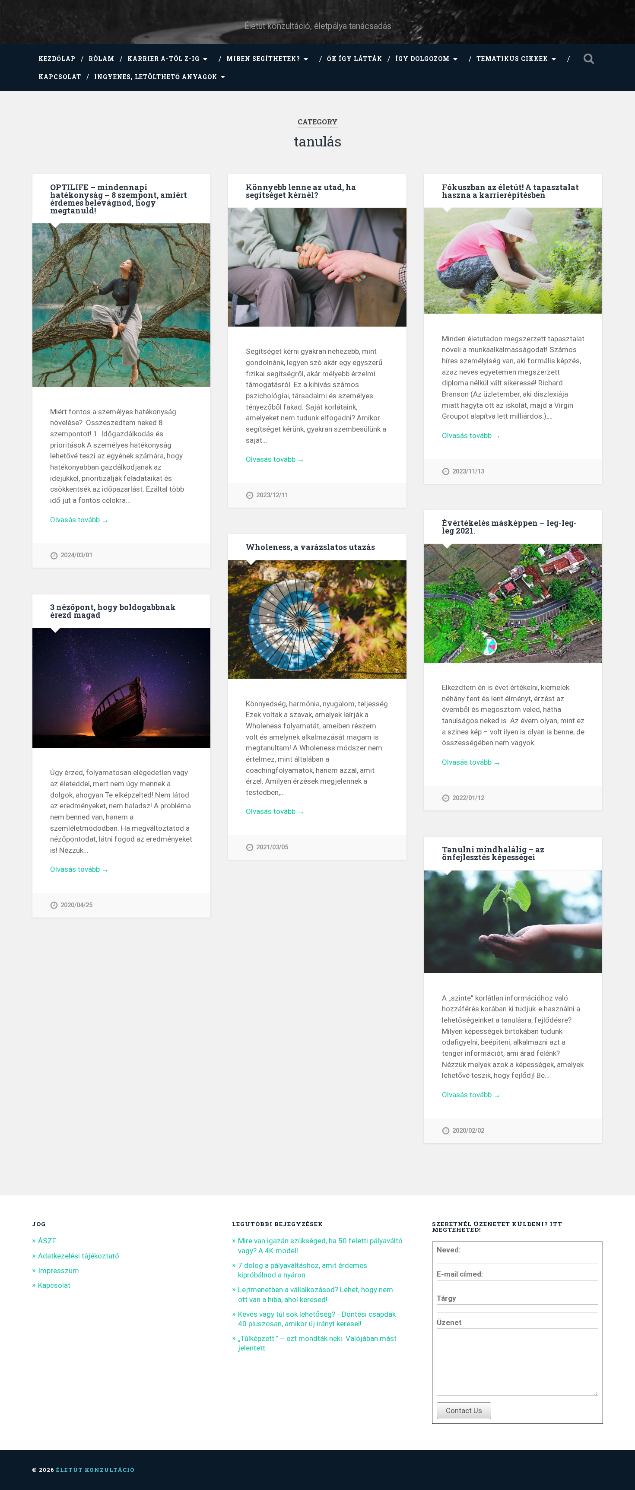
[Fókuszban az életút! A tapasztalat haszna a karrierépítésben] (513, 261)
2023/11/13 (468, 471)
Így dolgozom (422, 59)
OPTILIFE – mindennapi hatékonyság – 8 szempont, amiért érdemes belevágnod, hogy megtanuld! (118, 199)
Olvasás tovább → (79, 519)
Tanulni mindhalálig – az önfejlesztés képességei (493, 853)
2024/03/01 (76, 555)
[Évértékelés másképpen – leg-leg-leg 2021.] (513, 604)
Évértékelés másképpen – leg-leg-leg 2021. (509, 527)
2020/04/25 (76, 905)
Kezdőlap (57, 59)
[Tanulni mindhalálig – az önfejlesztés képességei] (513, 922)
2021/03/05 (272, 847)
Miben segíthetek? (263, 59)
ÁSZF (47, 1240)
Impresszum (58, 1270)
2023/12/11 (272, 495)
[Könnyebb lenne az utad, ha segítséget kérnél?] (317, 268)
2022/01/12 (468, 798)
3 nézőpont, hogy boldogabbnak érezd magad (113, 611)
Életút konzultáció (95, 1469)
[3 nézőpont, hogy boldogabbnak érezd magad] (121, 689)
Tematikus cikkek (512, 59)
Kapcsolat (59, 77)
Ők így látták (354, 59)
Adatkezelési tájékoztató (78, 1256)
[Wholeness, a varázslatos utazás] (317, 620)
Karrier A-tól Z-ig (163, 59)
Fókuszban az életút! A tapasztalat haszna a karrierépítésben (510, 191)
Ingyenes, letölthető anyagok (155, 77)
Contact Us (464, 1410)
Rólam (101, 59)
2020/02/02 (468, 1130)
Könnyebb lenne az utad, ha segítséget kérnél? (301, 191)
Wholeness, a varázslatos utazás (310, 547)
